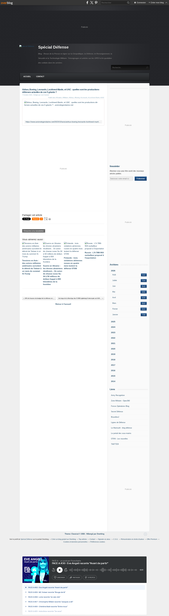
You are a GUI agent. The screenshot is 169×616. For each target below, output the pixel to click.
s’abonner (61, 577)
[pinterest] (96, 2)
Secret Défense (117, 412)
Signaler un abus (104, 539)
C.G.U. (115, 539)
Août (114, 275)
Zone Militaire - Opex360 (120, 401)
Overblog (100, 534)
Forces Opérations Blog (120, 406)
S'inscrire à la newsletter (34, 231)
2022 (113, 338)
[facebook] (87, 2)
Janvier (115, 315)
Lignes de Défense (118, 422)
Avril (114, 297)
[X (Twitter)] (91, 2)
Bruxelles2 (115, 417)
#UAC (102, 97)
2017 (113, 365)
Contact (40, 77)
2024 (113, 327)
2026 (113, 271)
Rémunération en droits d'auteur (132, 539)
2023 (113, 332)
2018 (113, 360)
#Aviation (59, 97)
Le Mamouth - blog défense (121, 428)
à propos (91, 577)
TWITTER (115, 444)
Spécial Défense (53, 47)
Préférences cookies (97, 542)
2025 (113, 322)
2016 (113, 370)
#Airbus (71, 97)
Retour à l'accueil (63, 304)
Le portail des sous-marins (121, 433)
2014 (113, 381)
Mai (113, 292)
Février (115, 309)
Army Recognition (118, 395)
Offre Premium (152, 539)
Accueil (27, 77)
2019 (113, 354)
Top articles (83, 539)
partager (76, 577)
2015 (113, 376)
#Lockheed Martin (94, 97)
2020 (113, 349)
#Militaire (65, 97)
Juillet (114, 280)
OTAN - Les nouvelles (119, 439)
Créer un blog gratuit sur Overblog (63, 539)
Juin (114, 286)
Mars (114, 303)
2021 (113, 343)
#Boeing (77, 97)
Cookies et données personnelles (75, 542)
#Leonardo (84, 97)
